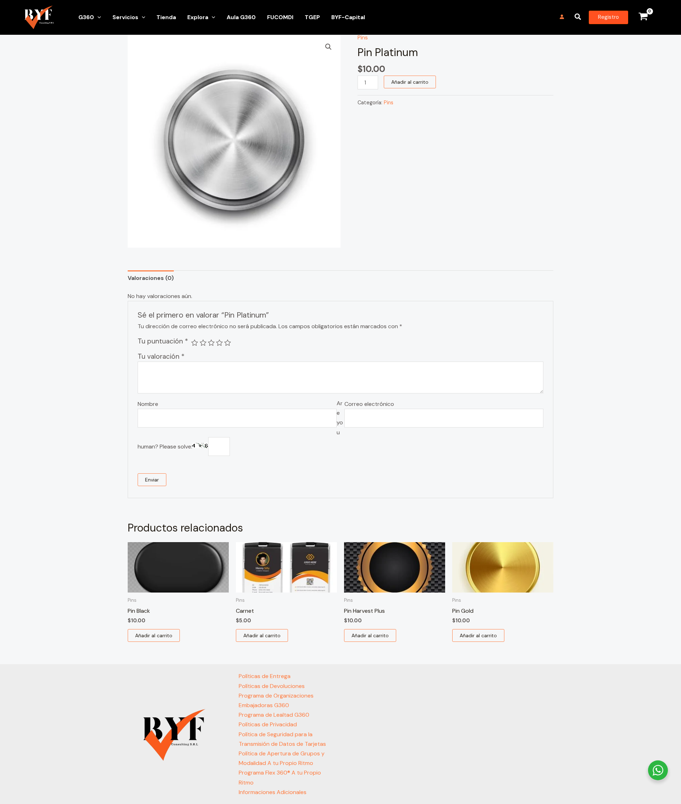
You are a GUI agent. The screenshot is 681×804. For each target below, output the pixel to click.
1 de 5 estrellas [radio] (194, 342)
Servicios (125, 17)
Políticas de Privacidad (268, 724)
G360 (86, 17)
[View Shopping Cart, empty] (643, 17)
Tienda (166, 17)
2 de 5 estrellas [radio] (203, 342)
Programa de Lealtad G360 (274, 714)
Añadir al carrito (409, 82)
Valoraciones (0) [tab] (151, 278)
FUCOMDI (280, 17)
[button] (97, 17)
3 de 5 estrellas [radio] (211, 342)
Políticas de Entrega (264, 676)
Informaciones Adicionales (272, 792)
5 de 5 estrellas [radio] (227, 342)
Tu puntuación (163, 341)
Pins (363, 37)
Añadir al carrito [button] (153, 635)
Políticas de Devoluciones (272, 686)
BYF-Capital (348, 17)
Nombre (148, 404)
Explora (197, 17)
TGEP (312, 17)
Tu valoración (161, 356)
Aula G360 (241, 17)
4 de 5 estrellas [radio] (219, 342)
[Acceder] (562, 17)
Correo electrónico (369, 404)
